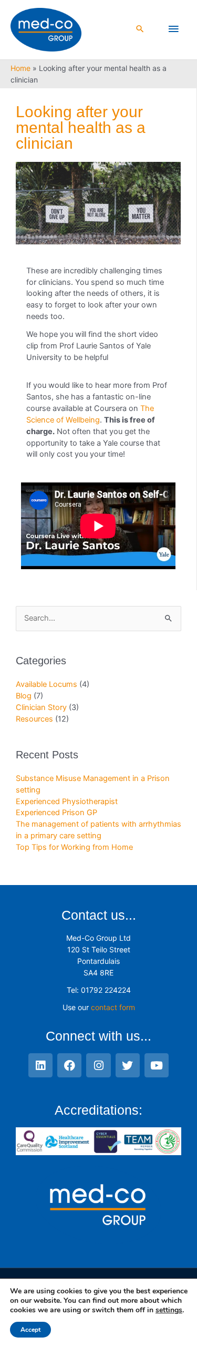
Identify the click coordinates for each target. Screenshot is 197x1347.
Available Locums (46, 684)
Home (20, 68)
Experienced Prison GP (56, 812)
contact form (113, 1007)
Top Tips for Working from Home (74, 847)
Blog (24, 696)
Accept (30, 1329)
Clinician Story (41, 707)
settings (168, 1310)
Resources (34, 719)
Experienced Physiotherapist (67, 801)
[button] (140, 30)
